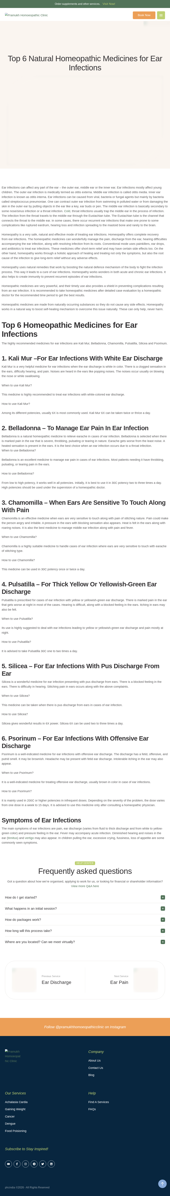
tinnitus (12, 838)
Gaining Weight (15, 1109)
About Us (94, 1060)
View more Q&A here (85, 886)
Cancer (10, 1116)
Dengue (10, 1123)
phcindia (10, 1187)
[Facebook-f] (17, 1163)
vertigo (29, 838)
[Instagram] (25, 1163)
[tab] (85, 897)
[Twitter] (42, 1163)
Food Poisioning (15, 1131)
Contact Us (95, 1068)
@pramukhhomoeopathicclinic (80, 1027)
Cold (67, 211)
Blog (91, 1075)
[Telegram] (34, 1163)
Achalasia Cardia (16, 1102)
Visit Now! (109, 3)
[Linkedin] (51, 1163)
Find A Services (98, 1102)
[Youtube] (8, 1163)
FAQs (92, 1109)
